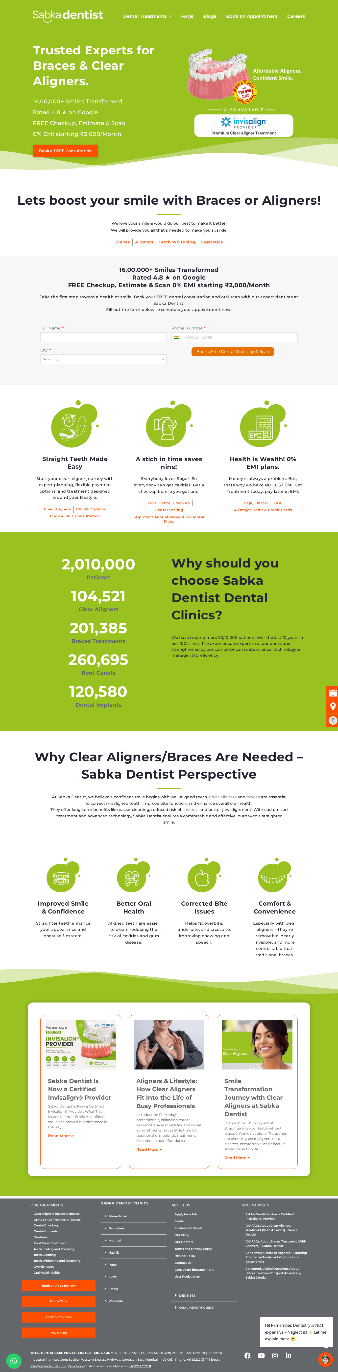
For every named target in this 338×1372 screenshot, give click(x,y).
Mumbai (115, 1240)
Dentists (187, 1295)
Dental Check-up (46, 1225)
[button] (134, 1216)
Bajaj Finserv (256, 503)
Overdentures (44, 1266)
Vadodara (116, 1301)
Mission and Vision (188, 1228)
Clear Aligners (57, 509)
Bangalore (116, 1228)
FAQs (187, 16)
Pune (113, 1264)
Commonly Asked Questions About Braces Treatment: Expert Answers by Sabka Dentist (273, 1273)
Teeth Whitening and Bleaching (57, 1261)
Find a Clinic (59, 1301)
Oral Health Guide (47, 1272)
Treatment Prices (59, 1317)
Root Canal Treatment (50, 1243)
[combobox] (177, 337)
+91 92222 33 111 (197, 1359)
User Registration (187, 1276)
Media (179, 1221)
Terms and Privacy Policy (193, 1249)
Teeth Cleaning (45, 1255)
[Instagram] (275, 1356)
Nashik (114, 1252)
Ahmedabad (118, 1216)
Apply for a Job (186, 1214)
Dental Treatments (145, 16)
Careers (296, 16)
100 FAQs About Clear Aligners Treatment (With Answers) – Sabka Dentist (271, 1230)
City (44, 350)
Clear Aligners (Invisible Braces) (57, 1214)
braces (253, 797)
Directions (76, 1366)
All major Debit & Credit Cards (263, 510)
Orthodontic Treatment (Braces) (57, 1219)
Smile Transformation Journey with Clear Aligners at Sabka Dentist (253, 1097)
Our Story (182, 1235)
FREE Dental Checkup (169, 503)
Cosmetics (212, 242)
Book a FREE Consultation (75, 516)
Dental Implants (46, 1231)
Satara (113, 1289)
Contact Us (183, 1262)
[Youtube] (261, 1356)
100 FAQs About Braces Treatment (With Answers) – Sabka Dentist (275, 1244)
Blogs (210, 16)
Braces (122, 242)
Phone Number (186, 328)
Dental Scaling (169, 510)
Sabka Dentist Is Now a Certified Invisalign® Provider (79, 1089)
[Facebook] (247, 1356)
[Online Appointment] (244, 91)
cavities (189, 809)
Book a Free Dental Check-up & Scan (232, 351)
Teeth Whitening (177, 242)
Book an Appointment (252, 16)
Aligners (144, 242)
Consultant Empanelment (194, 1269)
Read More (59, 1135)
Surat (113, 1277)
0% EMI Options (91, 509)
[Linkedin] (288, 1356)
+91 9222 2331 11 (140, 1366)
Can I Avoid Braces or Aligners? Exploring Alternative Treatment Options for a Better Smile (276, 1257)
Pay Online (59, 1333)
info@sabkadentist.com (48, 1366)
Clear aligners (223, 797)
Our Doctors (184, 1242)
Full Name (50, 328)
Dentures (41, 1237)
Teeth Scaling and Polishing (54, 1249)
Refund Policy (185, 1256)
